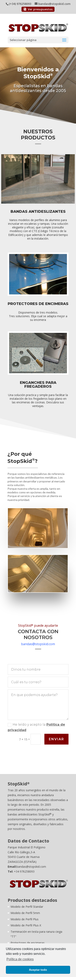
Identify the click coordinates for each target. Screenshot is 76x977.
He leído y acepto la (36, 727)
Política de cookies (20, 959)
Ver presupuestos (40, 9)
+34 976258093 (24, 871)
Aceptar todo (38, 969)
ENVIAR (56, 739)
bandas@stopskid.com (38, 644)
